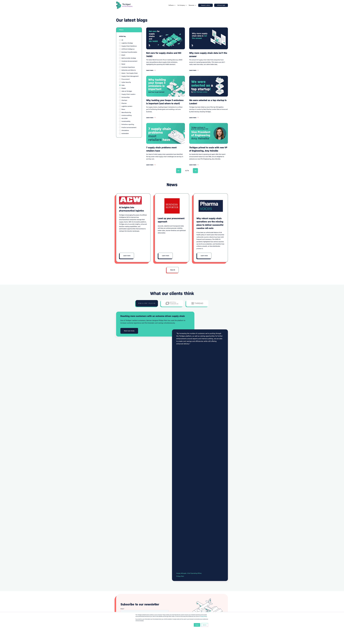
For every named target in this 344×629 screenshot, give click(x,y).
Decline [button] (204, 625)
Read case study (129, 331)
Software (171, 5)
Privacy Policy (203, 616)
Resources (191, 5)
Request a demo (205, 5)
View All (172, 270)
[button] (178, 170)
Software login (221, 5)
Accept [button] (197, 625)
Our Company (181, 5)
